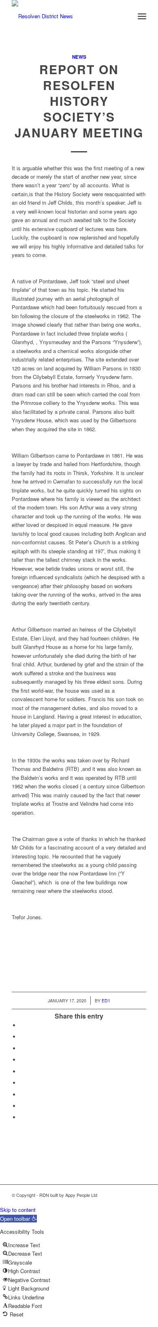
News (79, 57)
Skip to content (18, 1210)
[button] (18, 1218)
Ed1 (106, 1000)
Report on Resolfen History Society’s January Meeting (79, 100)
